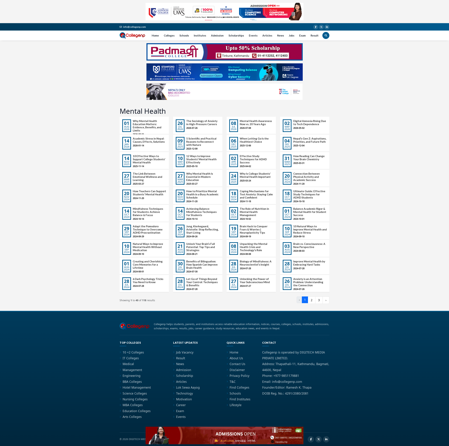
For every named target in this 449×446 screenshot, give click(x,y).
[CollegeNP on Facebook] (315, 27)
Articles (267, 35)
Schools (184, 35)
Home (155, 35)
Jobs (291, 35)
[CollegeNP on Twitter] (321, 27)
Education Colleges (136, 411)
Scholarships (236, 35)
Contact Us (237, 364)
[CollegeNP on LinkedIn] (326, 27)
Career (181, 405)
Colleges (169, 35)
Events (253, 35)
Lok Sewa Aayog (188, 387)
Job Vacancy (184, 352)
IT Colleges (131, 358)
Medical (128, 364)
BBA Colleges (132, 381)
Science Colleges (135, 393)
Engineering (131, 376)
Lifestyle (236, 405)
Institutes (200, 35)
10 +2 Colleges (133, 352)
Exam (302, 35)
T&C (233, 381)
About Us (236, 358)
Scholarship (184, 376)
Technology (184, 393)
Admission (217, 35)
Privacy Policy (239, 376)
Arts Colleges (132, 417)
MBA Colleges (133, 405)
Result (315, 35)
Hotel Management (137, 387)
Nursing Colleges (135, 399)
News (280, 35)
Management (132, 370)
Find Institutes (240, 399)
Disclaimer (237, 370)
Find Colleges (239, 387)
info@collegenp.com (134, 26)
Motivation (184, 399)
